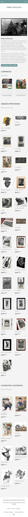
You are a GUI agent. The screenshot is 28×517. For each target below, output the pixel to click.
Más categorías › (4, 75)
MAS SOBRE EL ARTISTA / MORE (9, 65)
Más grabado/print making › (7, 107)
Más (2, 1)
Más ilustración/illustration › (6, 389)
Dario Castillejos (14, 7)
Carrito (25, 1)
